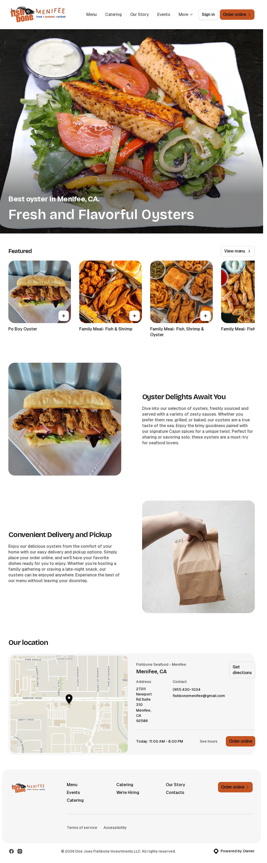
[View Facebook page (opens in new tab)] (11, 851)
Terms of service (82, 827)
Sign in (208, 14)
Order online (240, 741)
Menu (91, 14)
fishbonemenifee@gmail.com (199, 695)
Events (163, 14)
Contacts (175, 792)
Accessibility (115, 827)
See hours (208, 741)
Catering (113, 14)
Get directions (242, 669)
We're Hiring (127, 792)
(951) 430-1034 (187, 689)
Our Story (139, 14)
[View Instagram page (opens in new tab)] (20, 851)
